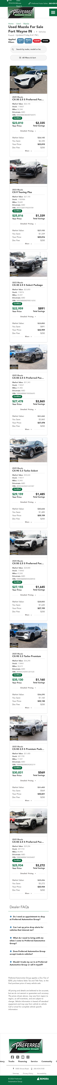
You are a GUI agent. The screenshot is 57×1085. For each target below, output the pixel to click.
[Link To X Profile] (17, 1057)
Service (34, 1061)
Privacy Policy (28, 1074)
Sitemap (16, 1074)
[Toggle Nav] (53, 12)
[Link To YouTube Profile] (23, 1057)
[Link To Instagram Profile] (28, 1057)
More (27, 151)
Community (47, 1061)
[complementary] (48, 1076)
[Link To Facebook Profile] (12, 1057)
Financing (22, 1061)
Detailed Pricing (26, 131)
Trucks (11, 1061)
